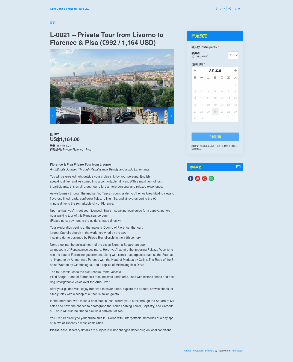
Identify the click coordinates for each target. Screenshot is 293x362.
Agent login (237, 350)
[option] (65, 115)
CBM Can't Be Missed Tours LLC (70, 9)
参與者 (200, 54)
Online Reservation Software (199, 350)
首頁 (53, 22)
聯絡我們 (195, 167)
